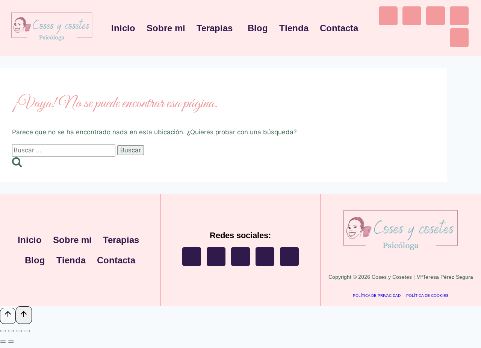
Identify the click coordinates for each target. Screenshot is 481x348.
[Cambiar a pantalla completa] (11, 331)
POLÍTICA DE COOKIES (427, 295)
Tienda (294, 28)
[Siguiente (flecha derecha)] (11, 341)
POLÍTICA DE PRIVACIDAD (377, 295)
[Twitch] (435, 15)
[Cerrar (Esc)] (27, 331)
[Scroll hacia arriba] (8, 316)
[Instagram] (388, 15)
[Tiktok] (459, 15)
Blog (258, 28)
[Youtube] (411, 15)
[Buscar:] (64, 150)
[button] (216, 28)
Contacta (339, 28)
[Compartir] (19, 331)
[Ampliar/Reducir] (3, 331)
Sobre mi (166, 28)
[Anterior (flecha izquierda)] (3, 341)
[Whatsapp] (459, 37)
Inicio (123, 28)
